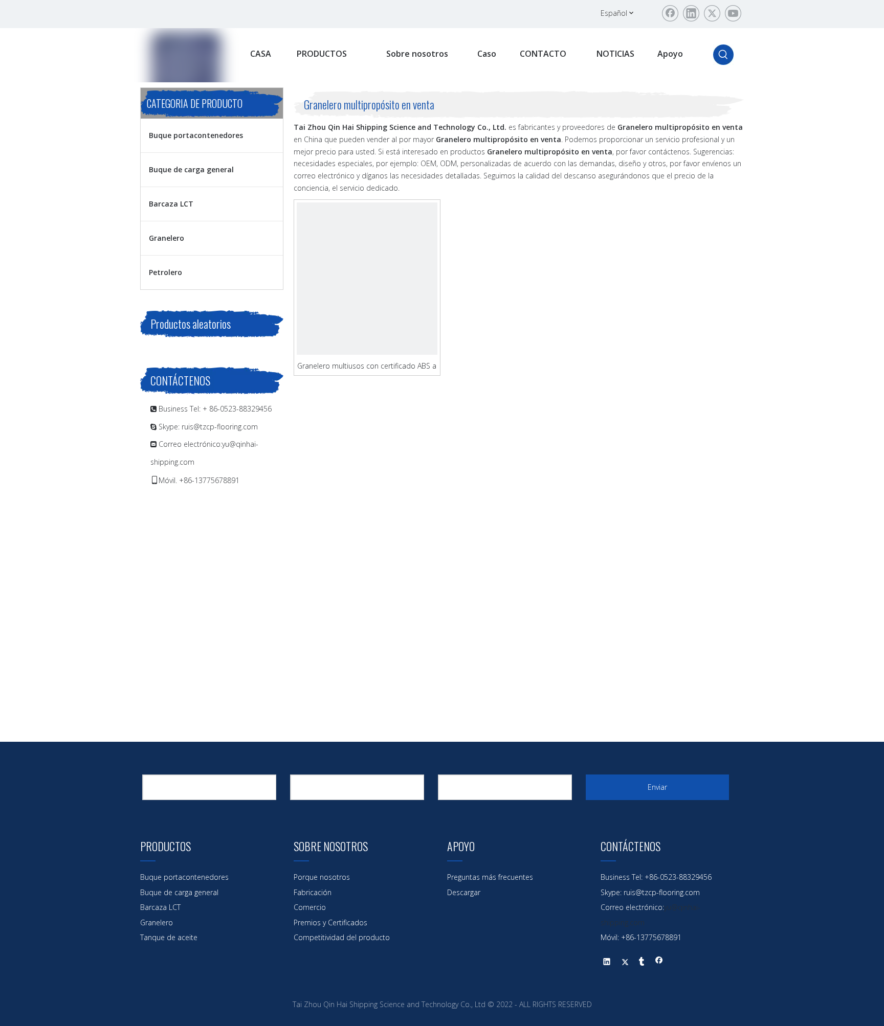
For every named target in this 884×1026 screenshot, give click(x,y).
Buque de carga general (191, 169)
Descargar (463, 892)
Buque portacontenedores (196, 135)
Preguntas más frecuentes (490, 877)
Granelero (166, 238)
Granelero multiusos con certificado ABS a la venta (366, 365)
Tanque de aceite (168, 937)
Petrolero (165, 272)
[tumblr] (641, 962)
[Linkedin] (691, 13)
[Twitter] (712, 13)
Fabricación (313, 892)
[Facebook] (670, 13)
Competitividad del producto (342, 937)
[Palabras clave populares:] (723, 54)
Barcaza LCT (171, 204)
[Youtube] (733, 13)
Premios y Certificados (330, 922)
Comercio (310, 907)
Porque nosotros (322, 877)
